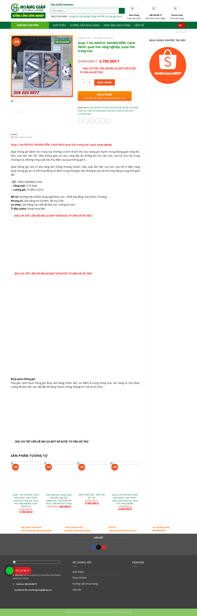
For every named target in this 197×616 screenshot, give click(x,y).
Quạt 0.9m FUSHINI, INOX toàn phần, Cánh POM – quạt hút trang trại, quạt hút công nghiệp (125, 499)
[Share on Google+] (102, 120)
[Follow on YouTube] (104, 547)
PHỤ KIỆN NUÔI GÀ (103, 38)
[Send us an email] (98, 547)
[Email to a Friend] (91, 120)
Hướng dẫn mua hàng (85, 25)
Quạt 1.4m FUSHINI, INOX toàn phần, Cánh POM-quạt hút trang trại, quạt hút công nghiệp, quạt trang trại (26, 500)
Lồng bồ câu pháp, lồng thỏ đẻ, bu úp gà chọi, (95, 16)
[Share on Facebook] (80, 120)
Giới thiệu (59, 25)
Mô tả (14, 137)
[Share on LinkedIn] (108, 120)
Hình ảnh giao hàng (117, 25)
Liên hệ (139, 25)
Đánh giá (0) (25, 137)
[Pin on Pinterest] (97, 120)
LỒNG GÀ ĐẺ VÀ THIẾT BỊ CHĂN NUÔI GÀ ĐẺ (108, 107)
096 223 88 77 (159, 530)
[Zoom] (15, 93)
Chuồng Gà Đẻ (110, 611)
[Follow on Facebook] (92, 547)
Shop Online (79, 577)
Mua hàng (104, 82)
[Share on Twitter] (85, 120)
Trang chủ (84, 38)
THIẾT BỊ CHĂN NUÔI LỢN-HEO (101, 110)
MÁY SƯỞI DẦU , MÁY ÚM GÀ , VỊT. (92, 496)
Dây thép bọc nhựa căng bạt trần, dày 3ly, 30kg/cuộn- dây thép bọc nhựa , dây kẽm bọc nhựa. (59, 499)
